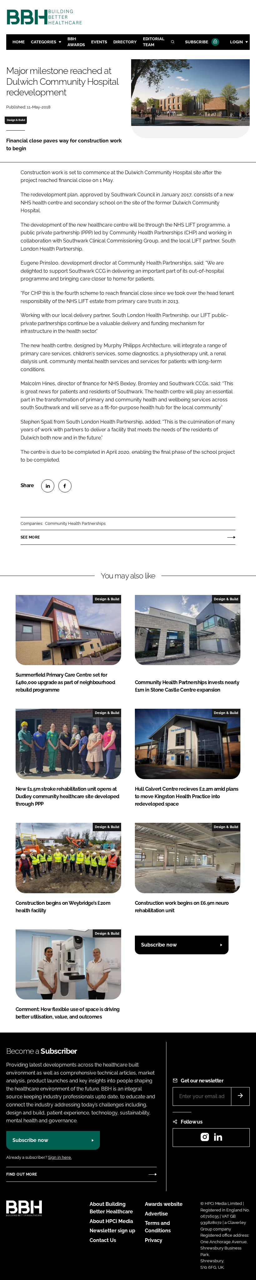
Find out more (21, 1174)
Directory (125, 42)
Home (18, 42)
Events (99, 42)
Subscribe (196, 42)
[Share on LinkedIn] (47, 485)
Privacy (153, 1240)
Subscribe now (159, 945)
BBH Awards (76, 41)
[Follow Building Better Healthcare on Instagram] (205, 1139)
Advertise (156, 1214)
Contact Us (103, 1240)
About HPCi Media (111, 1221)
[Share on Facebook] (64, 485)
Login (236, 42)
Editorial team (154, 41)
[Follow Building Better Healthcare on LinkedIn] (218, 1139)
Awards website (164, 1204)
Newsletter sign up (112, 1231)
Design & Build (16, 120)
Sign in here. (59, 1157)
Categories (43, 42)
